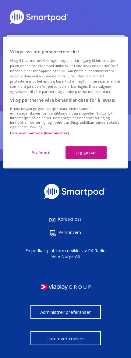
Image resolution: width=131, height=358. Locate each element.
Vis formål (41, 152)
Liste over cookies (65, 338)
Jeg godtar (86, 152)
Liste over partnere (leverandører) (39, 133)
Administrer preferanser (65, 312)
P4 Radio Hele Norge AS (78, 253)
